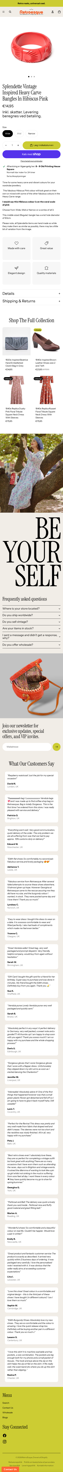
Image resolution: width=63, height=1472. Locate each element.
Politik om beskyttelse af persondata (39, 1462)
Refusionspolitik (15, 1462)
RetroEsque (27, 1457)
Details (8, 293)
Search (5, 1402)
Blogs (5, 1417)
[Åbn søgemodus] (10, 11)
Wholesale (7, 1412)
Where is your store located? (20, 608)
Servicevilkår (14, 1465)
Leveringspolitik (28, 1465)
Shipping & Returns (18, 301)
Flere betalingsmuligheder (32, 161)
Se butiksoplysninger (16, 176)
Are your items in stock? (17, 628)
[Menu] (3, 11)
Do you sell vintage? (15, 621)
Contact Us (7, 1407)
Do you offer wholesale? (17, 644)
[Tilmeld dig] (57, 747)
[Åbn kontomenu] (52, 11)
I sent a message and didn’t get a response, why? (29, 636)
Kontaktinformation (45, 1465)
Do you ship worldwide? (17, 615)
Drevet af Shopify (40, 1457)
